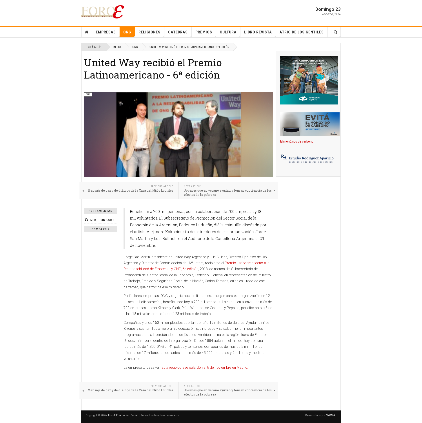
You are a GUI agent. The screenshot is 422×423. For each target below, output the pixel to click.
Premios (203, 32)
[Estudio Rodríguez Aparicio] (308, 159)
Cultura (228, 32)
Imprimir (95, 220)
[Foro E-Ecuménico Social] (102, 11)
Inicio (117, 47)
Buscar (335, 32)
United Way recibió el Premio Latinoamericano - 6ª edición (153, 68)
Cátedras (178, 32)
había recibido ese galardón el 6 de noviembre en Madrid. (204, 367)
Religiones (149, 32)
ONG (127, 32)
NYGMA (331, 415)
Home (87, 32)
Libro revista (258, 32)
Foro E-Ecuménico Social (123, 415)
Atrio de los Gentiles (302, 32)
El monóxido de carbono (296, 141)
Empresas (106, 32)
